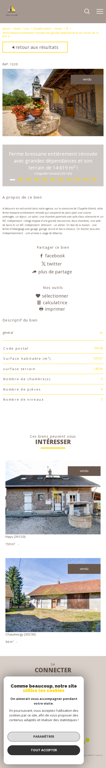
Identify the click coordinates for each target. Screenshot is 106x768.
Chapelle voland (42, 28)
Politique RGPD (85, 755)
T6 (67, 28)
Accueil (6, 28)
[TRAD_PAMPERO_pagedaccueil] (12, 15)
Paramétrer (43, 736)
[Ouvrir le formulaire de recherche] (87, 11)
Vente (17, 28)
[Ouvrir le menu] (100, 11)
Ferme (58, 28)
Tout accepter (44, 750)
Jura (26, 28)
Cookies (99, 755)
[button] (12, 179)
